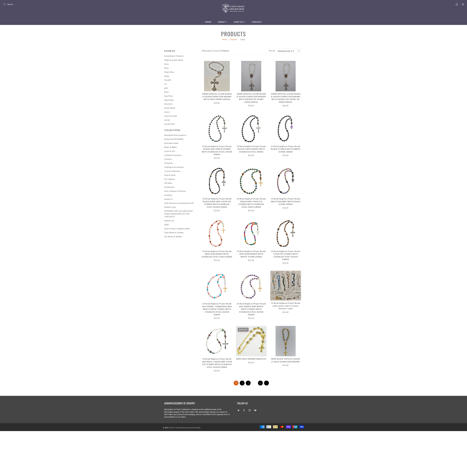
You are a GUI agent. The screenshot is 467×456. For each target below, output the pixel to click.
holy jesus (168, 104)
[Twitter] (238, 410)
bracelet (167, 80)
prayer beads (169, 108)
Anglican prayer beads (173, 60)
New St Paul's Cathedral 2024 (177, 228)
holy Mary (168, 96)
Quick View (217, 76)
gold (166, 88)
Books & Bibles (170, 147)
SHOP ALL (239, 22)
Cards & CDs (169, 151)
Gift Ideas (168, 183)
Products (233, 39)
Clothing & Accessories (174, 167)
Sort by (272, 50)
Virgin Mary (169, 72)
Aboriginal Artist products (175, 135)
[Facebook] (244, 410)
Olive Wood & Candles (174, 232)
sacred (167, 120)
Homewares (169, 187)
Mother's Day (170, 207)
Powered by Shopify (194, 428)
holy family (169, 100)
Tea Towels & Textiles (173, 236)
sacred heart (169, 124)
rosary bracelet (170, 116)
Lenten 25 (168, 199)
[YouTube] (255, 410)
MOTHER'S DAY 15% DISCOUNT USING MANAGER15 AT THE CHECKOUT (178, 214)
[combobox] (289, 51)
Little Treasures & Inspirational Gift (179, 203)
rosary (167, 112)
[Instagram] (249, 410)
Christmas (168, 163)
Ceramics (168, 159)
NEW (166, 224)
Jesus (166, 64)
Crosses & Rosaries (172, 171)
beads (166, 76)
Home (208, 22)
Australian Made (171, 143)
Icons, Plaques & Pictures (175, 191)
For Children (169, 179)
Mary (166, 68)
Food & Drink (169, 175)
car (165, 84)
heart (166, 92)
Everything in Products (174, 56)
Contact (257, 22)
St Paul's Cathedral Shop (177, 428)
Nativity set (169, 220)
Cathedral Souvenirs (172, 155)
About (222, 22)
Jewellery (168, 195)
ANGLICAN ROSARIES (174, 139)
